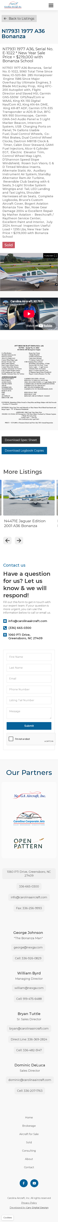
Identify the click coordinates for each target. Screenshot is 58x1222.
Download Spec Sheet (21, 440)
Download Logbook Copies (24, 450)
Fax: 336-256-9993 (29, 908)
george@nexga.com (28, 947)
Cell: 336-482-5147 (29, 1050)
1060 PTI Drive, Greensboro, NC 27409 (29, 873)
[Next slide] (19, 540)
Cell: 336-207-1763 (30, 1091)
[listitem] (29, 508)
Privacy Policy (29, 1202)
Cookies (7, 1217)
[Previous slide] (7, 540)
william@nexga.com (29, 988)
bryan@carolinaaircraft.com (29, 1028)
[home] (13, 5)
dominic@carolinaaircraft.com (29, 1080)
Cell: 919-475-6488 (29, 999)
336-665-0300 (29, 886)
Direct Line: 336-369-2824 (29, 1039)
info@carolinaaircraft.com (29, 897)
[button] (51, 5)
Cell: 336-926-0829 (28, 958)
